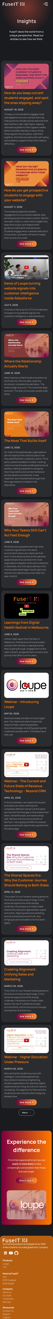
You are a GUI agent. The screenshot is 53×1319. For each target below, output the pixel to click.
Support (6, 1314)
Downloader (8, 1283)
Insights (6, 1317)
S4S (4, 1276)
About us (7, 1292)
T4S (4, 1266)
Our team (7, 1295)
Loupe (6, 1263)
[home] (13, 4)
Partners (7, 1302)
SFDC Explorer (9, 1280)
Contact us (8, 1310)
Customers (8, 1298)
